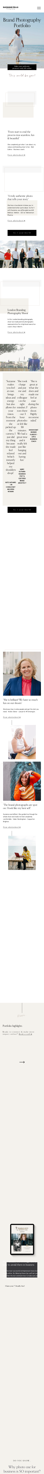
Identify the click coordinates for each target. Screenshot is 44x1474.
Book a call (25, 1034)
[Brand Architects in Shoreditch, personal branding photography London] (22, 1043)
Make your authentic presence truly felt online (22, 67)
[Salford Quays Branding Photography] (35, 1042)
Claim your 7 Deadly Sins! (15, 1286)
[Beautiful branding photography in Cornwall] (9, 1042)
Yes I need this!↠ (22, 233)
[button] (21, 1062)
